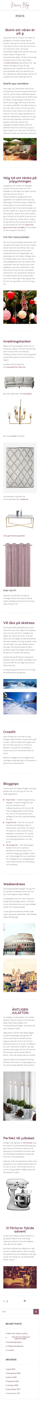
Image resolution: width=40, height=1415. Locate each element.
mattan (13, 436)
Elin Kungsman (12, 845)
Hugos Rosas (11, 822)
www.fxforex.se (12, 63)
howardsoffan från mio (16, 367)
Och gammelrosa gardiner (14, 536)
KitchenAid (27, 1143)
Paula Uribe (10, 800)
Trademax (24, 499)
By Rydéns (27, 394)
